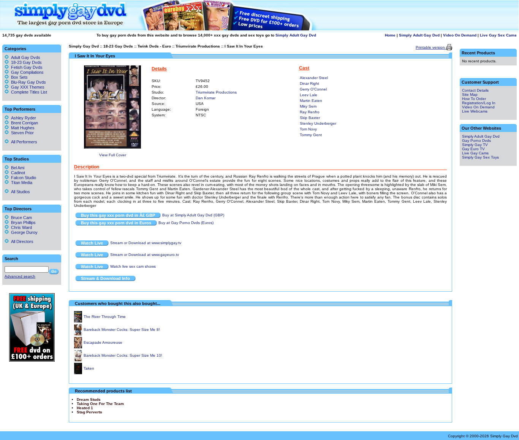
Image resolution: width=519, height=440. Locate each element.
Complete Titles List (28, 92)
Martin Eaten (311, 100)
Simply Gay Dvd (84, 46)
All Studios (19, 191)
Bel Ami (16, 167)
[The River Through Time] (78, 321)
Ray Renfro (310, 112)
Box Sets (19, 77)
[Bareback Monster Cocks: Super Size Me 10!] (78, 360)
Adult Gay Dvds (25, 57)
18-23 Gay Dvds (118, 46)
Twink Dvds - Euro (154, 46)
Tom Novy (308, 129)
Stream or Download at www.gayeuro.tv (144, 255)
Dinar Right (309, 83)
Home (390, 35)
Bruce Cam (20, 217)
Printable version (431, 47)
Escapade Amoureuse (103, 342)
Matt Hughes (22, 127)
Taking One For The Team (100, 404)
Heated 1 (85, 408)
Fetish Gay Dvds (27, 67)
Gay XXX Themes (27, 87)
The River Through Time (105, 317)
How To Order (474, 99)
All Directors (21, 241)
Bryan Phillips (22, 222)
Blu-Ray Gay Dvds (28, 82)
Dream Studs (89, 399)
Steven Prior (21, 132)
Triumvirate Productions (198, 46)
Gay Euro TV (473, 149)
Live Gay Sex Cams (498, 35)
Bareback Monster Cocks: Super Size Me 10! (123, 355)
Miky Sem (308, 106)
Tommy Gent (311, 135)
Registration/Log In (478, 103)
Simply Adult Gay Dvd (295, 35)
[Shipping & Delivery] (32, 360)
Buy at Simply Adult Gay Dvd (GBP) (193, 215)
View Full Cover (112, 155)
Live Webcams (474, 111)
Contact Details (475, 90)
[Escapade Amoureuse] (78, 347)
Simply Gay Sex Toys (480, 157)
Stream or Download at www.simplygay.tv (145, 243)
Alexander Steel (314, 78)
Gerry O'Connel (313, 89)
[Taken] (78, 373)
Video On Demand (459, 35)
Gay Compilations (27, 72)
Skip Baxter (310, 118)
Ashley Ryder (22, 118)
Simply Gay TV (475, 145)
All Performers (23, 142)
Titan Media (20, 182)
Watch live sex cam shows (133, 266)
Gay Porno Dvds (476, 140)
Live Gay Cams (475, 153)
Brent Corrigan (23, 123)
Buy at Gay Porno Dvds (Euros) (186, 223)
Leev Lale (308, 95)
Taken (89, 368)
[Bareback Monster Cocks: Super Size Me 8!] (78, 334)
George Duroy (23, 232)
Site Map (470, 94)
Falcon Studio (22, 177)
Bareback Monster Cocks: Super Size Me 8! (122, 329)
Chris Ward (20, 227)
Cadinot (17, 172)
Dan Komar (205, 98)
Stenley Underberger (318, 123)
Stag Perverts (89, 412)
